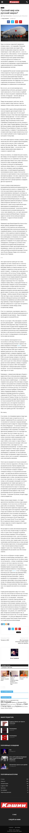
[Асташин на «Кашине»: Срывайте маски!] (5, 673)
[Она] (4, 751)
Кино (13, 702)
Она (10, 749)
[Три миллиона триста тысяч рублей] (4, 766)
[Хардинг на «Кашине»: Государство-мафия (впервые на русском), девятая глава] (14, 673)
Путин (19, 704)
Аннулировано (13, 728)
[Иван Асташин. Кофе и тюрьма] (24, 673)
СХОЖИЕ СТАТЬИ (6, 665)
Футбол (26, 706)
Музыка (3, 704)
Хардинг (3, 708)
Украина (18, 706)
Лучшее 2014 (22, 702)
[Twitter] (4, 624)
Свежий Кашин (4, 783)
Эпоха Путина (8, 708)
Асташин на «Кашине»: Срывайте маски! (5, 679)
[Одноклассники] (6, 624)
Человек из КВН (5, 640)
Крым (16, 702)
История (6, 702)
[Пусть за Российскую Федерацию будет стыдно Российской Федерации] (4, 758)
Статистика (6, 706)
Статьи (2, 7)
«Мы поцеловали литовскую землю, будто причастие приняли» (21, 641)
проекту (19, 345)
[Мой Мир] (8, 624)
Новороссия (9, 704)
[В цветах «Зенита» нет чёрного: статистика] (4, 723)
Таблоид (13, 706)
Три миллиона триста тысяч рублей (18, 764)
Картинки (3, 788)
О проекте (11, 827)
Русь (22, 704)
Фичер (22, 706)
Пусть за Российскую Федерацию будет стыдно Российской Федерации (18, 758)
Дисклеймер (17, 827)
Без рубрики (4, 790)
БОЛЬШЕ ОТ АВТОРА (7, 667)
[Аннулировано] (4, 730)
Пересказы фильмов (6, 792)
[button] (27, 2)
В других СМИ (4, 785)
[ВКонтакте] (2, 624)
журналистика (14, 700)
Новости (3, 781)
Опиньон (14, 704)
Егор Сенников (5, 18)
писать (14, 570)
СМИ (25, 704)
